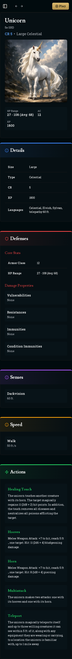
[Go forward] (21, 6)
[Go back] (16, 6)
